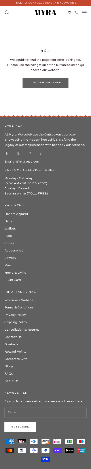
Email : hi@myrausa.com (22, 161)
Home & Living (15, 272)
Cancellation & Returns (22, 329)
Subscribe (20, 427)
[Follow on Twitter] (18, 153)
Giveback (11, 344)
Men (7, 265)
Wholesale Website (19, 300)
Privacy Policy (15, 314)
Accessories (13, 250)
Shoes (9, 243)
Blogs (8, 366)
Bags (8, 221)
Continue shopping (45, 82)
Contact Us (13, 337)
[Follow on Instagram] (29, 153)
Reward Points (15, 351)
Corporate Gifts (16, 359)
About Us (11, 381)
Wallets (10, 228)
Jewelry (10, 257)
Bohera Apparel (16, 214)
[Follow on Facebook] (6, 153)
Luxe (8, 235)
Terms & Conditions (19, 307)
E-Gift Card (12, 280)
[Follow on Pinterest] (41, 153)
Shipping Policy (15, 322)
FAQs (8, 373)
